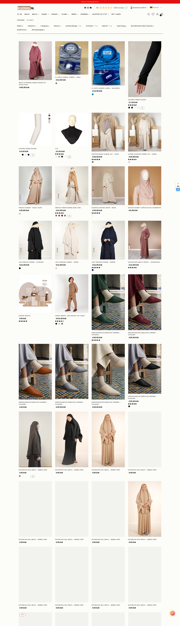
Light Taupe (20, 214)
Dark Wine (26, 476)
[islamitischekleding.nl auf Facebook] (85, 8)
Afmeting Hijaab (37, 30)
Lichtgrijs (59, 157)
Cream (129, 162)
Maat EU (105, 26)
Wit (138, 108)
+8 (69, 157)
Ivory (135, 108)
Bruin (59, 216)
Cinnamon (62, 216)
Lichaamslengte (72, 26)
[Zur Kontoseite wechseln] (157, 14)
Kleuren (56, 26)
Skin (20, 155)
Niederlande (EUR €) (139, 8)
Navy (132, 108)
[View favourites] (153, 14)
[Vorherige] (75, 2)
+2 (142, 108)
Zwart (129, 108)
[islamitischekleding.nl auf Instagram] (88, 8)
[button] (132, 105)
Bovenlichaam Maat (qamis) (141, 26)
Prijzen (19, 26)
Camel (56, 216)
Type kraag (121, 26)
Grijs (56, 83)
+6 (33, 476)
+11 (69, 216)
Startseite (20, 20)
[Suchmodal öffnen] (149, 14)
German (155, 7)
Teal (93, 94)
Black (20, 268)
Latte (59, 324)
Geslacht (31, 26)
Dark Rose (129, 270)
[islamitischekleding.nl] (26, 8)
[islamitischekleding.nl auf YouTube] (91, 8)
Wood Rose (20, 91)
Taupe (93, 162)
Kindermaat (21, 30)
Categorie (44, 26)
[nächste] (104, 2)
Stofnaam (90, 26)
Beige (93, 216)
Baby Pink (29, 476)
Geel (23, 476)
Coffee (20, 476)
